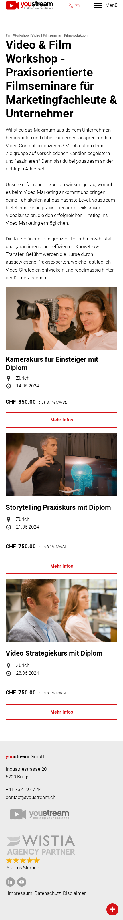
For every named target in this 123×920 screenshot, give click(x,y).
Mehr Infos (61, 420)
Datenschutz (48, 893)
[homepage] (29, 5)
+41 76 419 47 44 (23, 789)
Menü (111, 5)
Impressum (20, 893)
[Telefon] (71, 5)
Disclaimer (74, 893)
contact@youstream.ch (30, 797)
